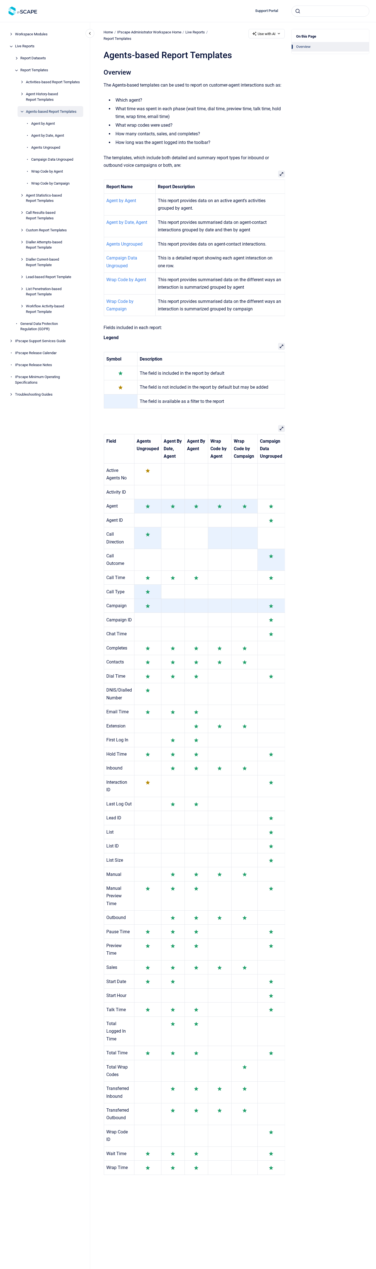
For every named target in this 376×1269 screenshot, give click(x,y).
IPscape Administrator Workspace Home (149, 32)
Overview (303, 47)
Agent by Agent (43, 123)
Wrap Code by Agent (47, 171)
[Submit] (297, 11)
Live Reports (25, 46)
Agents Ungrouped (45, 147)
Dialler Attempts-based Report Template (44, 245)
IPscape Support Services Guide (40, 341)
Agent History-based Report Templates (42, 97)
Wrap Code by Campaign (50, 183)
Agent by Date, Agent (47, 135)
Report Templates (34, 70)
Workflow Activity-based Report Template (45, 309)
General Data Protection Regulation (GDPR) (39, 326)
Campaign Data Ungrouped (52, 159)
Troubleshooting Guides (34, 394)
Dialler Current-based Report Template (42, 262)
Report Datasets (33, 58)
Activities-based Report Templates (53, 82)
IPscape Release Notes (33, 365)
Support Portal (266, 11)
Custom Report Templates (46, 230)
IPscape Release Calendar (35, 353)
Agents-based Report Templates (51, 111)
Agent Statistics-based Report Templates (44, 198)
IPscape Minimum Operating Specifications (37, 380)
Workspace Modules (31, 34)
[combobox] (330, 11)
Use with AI (267, 34)
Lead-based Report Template (48, 277)
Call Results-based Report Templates (40, 216)
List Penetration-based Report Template (44, 292)
